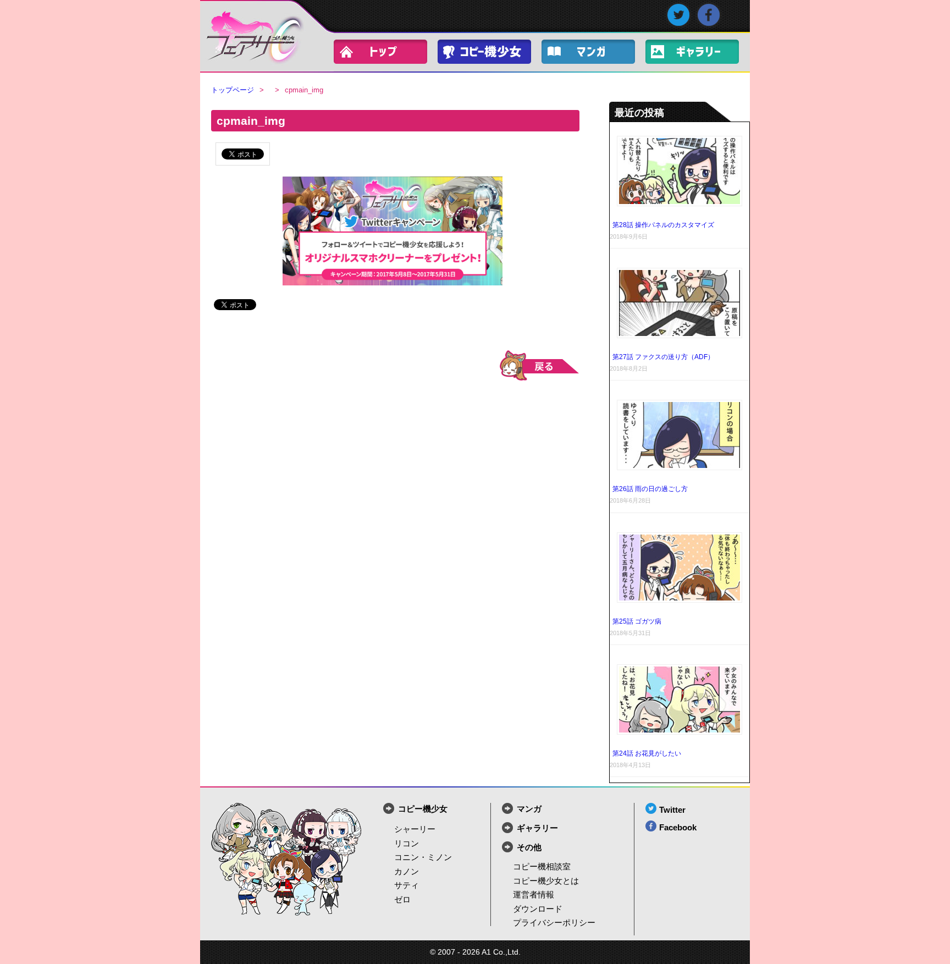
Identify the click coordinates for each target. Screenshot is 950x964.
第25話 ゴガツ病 (636, 621)
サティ (406, 885)
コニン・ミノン (423, 857)
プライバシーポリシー (554, 922)
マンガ (529, 808)
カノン (406, 871)
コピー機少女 (490, 54)
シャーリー (414, 829)
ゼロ (402, 899)
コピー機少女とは (546, 880)
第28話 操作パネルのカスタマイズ (663, 225)
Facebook (678, 827)
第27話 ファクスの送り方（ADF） (663, 357)
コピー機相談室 (542, 866)
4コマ (594, 54)
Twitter (672, 809)
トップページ (232, 90)
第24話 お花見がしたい (646, 753)
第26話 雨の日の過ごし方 (650, 489)
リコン (406, 843)
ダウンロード (537, 908)
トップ (386, 54)
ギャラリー (697, 54)
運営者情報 (533, 894)
